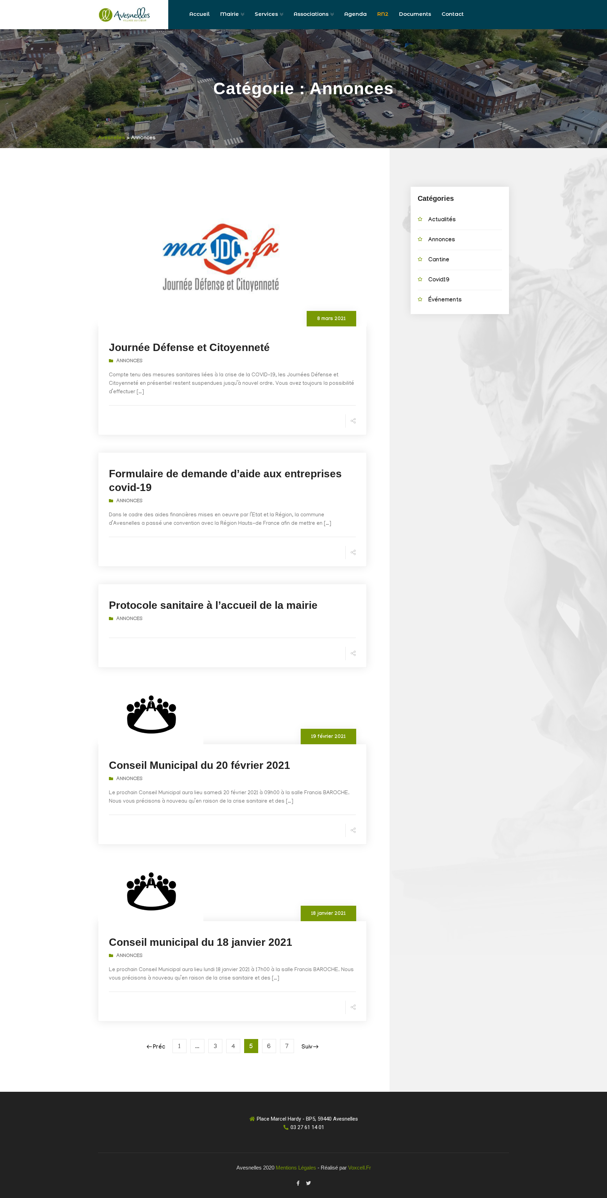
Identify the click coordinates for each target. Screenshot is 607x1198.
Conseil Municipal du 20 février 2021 (199, 765)
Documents (415, 14)
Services (266, 14)
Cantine (438, 260)
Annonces (129, 361)
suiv (306, 1047)
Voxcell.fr (359, 1168)
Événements (445, 300)
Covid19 (438, 280)
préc (159, 1047)
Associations (311, 14)
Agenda (355, 14)
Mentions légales (296, 1168)
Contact (453, 14)
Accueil (199, 14)
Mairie (229, 14)
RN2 (383, 14)
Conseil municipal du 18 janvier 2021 (200, 942)
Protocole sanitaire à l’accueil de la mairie (213, 605)
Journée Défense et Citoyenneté (189, 347)
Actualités (442, 220)
